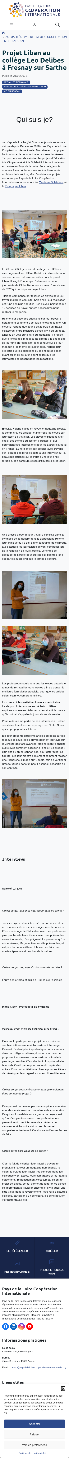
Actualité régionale (16, 82)
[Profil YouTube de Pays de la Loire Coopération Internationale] (29, 1326)
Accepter (34, 1423)
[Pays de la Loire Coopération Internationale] (34, 9)
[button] (63, 1388)
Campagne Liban (15, 186)
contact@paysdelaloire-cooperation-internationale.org (38, 1367)
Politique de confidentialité (32, 1453)
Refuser (34, 1434)
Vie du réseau (12, 91)
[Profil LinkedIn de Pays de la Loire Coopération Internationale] (13, 1326)
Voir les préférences (34, 1445)
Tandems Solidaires (51, 182)
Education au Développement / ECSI (25, 87)
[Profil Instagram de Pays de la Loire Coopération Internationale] (21, 1326)
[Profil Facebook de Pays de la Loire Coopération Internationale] (5, 1326)
